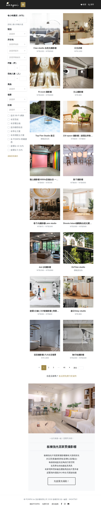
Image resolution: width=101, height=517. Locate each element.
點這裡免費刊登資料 (68, 376)
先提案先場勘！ (61, 481)
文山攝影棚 (78, 92)
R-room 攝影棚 (45, 92)
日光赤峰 (78, 48)
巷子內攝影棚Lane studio (45, 223)
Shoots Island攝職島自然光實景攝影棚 (80, 223)
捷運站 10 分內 (17, 146)
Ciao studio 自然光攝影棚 (45, 48)
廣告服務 (55, 504)
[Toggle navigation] (23, 4)
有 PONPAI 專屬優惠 (19, 140)
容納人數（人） (14, 74)
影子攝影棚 (78, 179)
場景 (10, 95)
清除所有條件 (13, 156)
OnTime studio (78, 267)
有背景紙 (14, 119)
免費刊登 (46, 504)
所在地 (11, 40)
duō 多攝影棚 (45, 267)
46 (64, 367)
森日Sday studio (78, 311)
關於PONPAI (35, 504)
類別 (10, 29)
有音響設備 (15, 123)
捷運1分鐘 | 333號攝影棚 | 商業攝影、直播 (48, 311)
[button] (91, 4)
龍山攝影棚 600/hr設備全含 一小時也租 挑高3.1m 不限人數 (55, 179)
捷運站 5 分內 (17, 150)
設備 (10, 105)
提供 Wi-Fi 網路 (17, 115)
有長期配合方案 (17, 135)
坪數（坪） (12, 63)
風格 (10, 84)
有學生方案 (15, 131)
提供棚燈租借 (16, 127)
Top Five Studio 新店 (45, 136)
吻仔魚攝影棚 (78, 355)
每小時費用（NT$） (16, 16)
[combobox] (17, 34)
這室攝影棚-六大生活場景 (45, 355)
